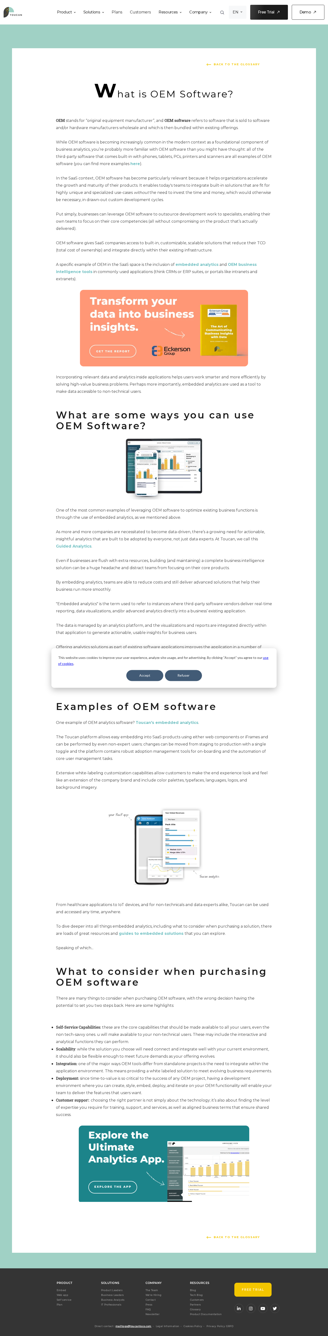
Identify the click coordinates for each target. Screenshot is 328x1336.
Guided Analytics (73, 546)
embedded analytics (197, 264)
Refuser (183, 675)
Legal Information (167, 1326)
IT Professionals (111, 1304)
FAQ (148, 1309)
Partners (195, 1304)
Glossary (195, 1309)
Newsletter (153, 1314)
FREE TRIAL (253, 1289)
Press (149, 1304)
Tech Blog (196, 1295)
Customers (140, 12)
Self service (64, 1299)
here (135, 163)
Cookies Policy (192, 1326)
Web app (62, 1295)
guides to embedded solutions (152, 933)
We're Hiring (154, 1295)
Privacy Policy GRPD (220, 1326)
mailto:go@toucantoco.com (133, 1326)
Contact (151, 1299)
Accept (144, 675)
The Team (152, 1290)
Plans (117, 12)
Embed (61, 1290)
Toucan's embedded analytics (167, 722)
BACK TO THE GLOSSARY (237, 64)
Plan (59, 1304)
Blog (193, 1290)
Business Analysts (113, 1299)
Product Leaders (111, 1290)
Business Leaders (112, 1295)
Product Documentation (206, 1314)
